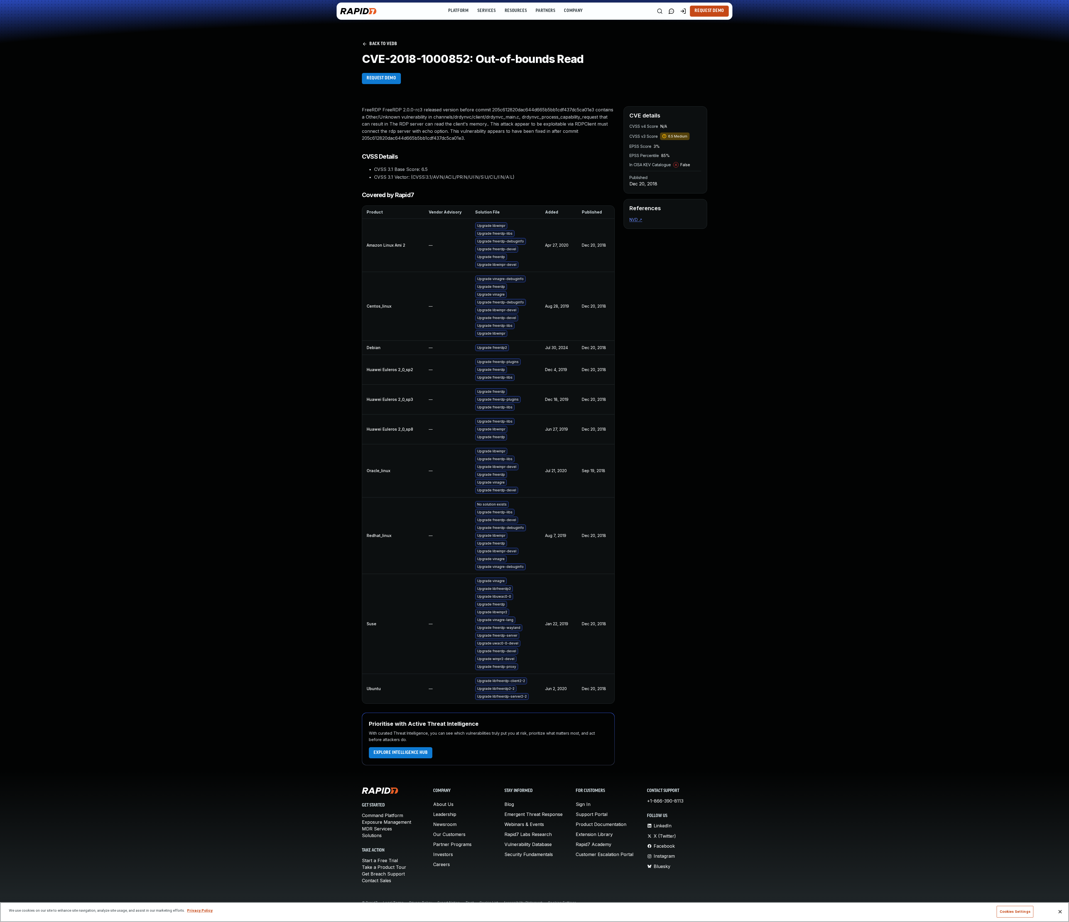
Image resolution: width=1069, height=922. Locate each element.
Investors (443, 854)
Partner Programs (452, 844)
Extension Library (594, 834)
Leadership (444, 814)
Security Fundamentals (528, 854)
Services (486, 11)
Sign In (583, 804)
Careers (441, 864)
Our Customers (449, 834)
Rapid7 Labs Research (528, 834)
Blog (509, 804)
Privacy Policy (200, 910)
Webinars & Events (524, 824)
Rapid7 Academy (593, 844)
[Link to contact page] (671, 11)
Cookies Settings (1015, 911)
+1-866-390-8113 (665, 801)
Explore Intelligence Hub (401, 753)
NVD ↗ (635, 219)
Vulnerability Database (528, 844)
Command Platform (382, 815)
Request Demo (709, 11)
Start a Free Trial (380, 860)
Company (573, 11)
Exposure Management (386, 822)
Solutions (372, 835)
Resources (516, 11)
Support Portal (591, 814)
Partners (545, 11)
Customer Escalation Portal (604, 854)
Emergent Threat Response (533, 814)
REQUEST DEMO (381, 78)
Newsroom (445, 824)
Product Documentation (601, 824)
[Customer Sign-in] (683, 11)
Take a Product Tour (384, 867)
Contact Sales (376, 880)
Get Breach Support (383, 874)
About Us (443, 804)
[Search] (660, 11)
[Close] (1060, 912)
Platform (458, 11)
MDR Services (377, 829)
